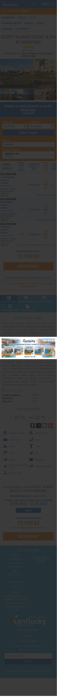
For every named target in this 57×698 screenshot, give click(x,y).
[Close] (53, 340)
